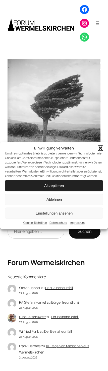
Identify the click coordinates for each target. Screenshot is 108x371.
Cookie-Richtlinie (35, 223)
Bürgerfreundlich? (65, 302)
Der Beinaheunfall (59, 287)
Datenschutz (58, 223)
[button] (100, 148)
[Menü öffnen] (97, 23)
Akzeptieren (54, 185)
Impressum (77, 223)
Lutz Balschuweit (32, 316)
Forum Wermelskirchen (46, 262)
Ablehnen (54, 199)
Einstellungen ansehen (54, 213)
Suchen (84, 231)
